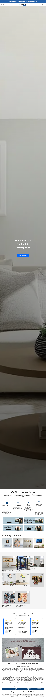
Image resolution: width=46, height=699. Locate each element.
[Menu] (1, 4)
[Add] (42, 566)
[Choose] (14, 568)
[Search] (3, 4)
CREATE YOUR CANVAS (23, 255)
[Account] (42, 4)
